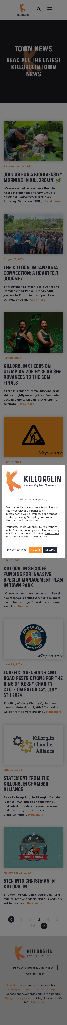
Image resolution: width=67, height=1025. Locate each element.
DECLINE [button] (50, 549)
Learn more (52, 533)
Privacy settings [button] (16, 549)
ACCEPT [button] (35, 549)
